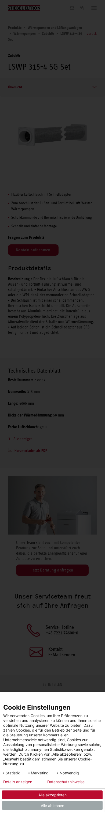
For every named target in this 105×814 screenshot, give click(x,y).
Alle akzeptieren (52, 795)
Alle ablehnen (52, 805)
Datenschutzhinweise (66, 782)
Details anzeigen (17, 782)
